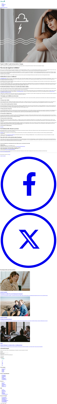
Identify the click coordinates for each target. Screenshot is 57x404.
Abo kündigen (4, 391)
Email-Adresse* (2, 353)
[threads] (2, 365)
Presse (3, 385)
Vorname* (1, 351)
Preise (3, 3)
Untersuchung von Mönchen (11, 134)
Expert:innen (3, 384)
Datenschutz (3, 392)
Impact (3, 383)
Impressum (3, 393)
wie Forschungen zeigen (20, 91)
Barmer (3, 377)
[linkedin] (2, 363)
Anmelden (1, 7)
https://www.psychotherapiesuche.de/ (5, 151)
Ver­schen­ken (3, 378)
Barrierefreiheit (4, 386)
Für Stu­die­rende (4, 397)
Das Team (3, 382)
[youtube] (2, 364)
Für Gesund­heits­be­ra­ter (5, 400)
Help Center (3, 390)
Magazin (3, 5)
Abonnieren (2, 357)
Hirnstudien (1, 132)
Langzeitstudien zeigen (3, 78)
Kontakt (3, 389)
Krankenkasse (4, 4)
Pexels (9, 154)
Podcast (3, 370)
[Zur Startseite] (2, 2)
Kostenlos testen (5, 7)
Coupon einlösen (4, 379)
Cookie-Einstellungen (5, 394)
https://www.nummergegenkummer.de (10, 149)
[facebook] (2, 362)
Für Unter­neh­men (4, 399)
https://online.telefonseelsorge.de (20, 146)
